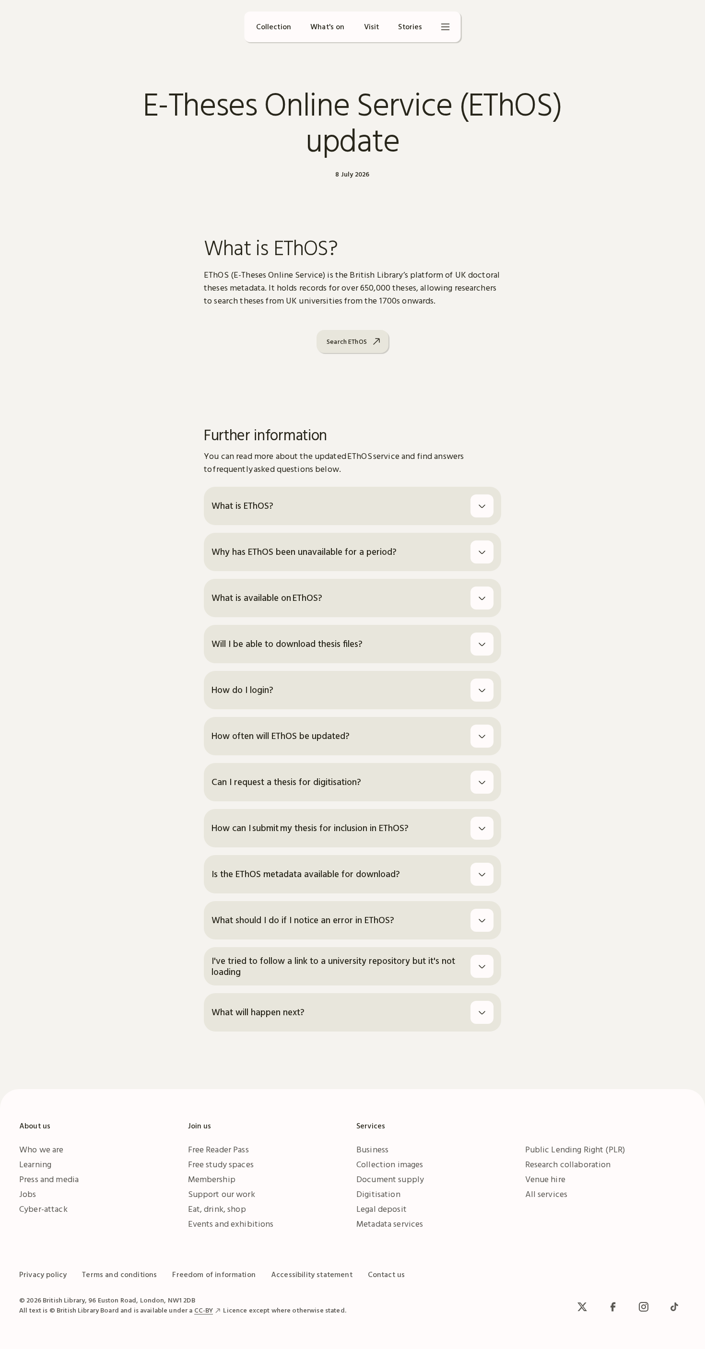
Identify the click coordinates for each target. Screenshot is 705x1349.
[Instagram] (643, 1306)
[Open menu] (445, 26)
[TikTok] (674, 1306)
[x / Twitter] (582, 1306)
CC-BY (203, 1310)
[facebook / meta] (612, 1306)
